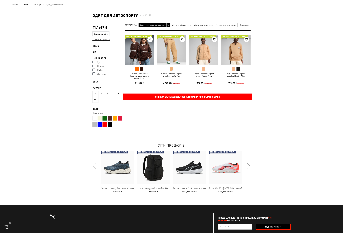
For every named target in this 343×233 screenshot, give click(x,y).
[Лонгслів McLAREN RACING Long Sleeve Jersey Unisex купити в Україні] (139, 50)
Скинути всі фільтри (101, 39)
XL (119, 94)
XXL (95, 100)
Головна (14, 5)
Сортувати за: (131, 25)
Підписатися (273, 227)
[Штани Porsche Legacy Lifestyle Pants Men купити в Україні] (171, 50)
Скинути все (97, 113)
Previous (94, 166)
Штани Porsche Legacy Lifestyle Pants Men (171, 74)
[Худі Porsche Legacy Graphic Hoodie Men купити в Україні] (236, 50)
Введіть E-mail (224, 227)
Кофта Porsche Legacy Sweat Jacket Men (204, 74)
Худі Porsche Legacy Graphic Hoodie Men (236, 74)
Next (248, 166)
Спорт (25, 5)
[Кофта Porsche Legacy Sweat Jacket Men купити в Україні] (203, 50)
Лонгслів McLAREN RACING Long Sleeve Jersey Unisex (139, 75)
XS (95, 94)
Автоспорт (36, 5)
